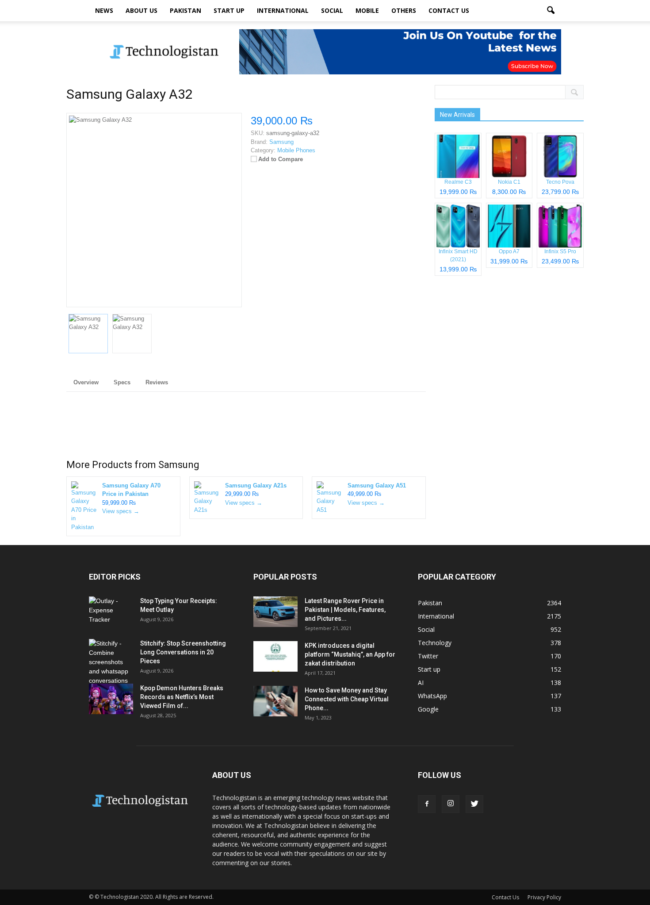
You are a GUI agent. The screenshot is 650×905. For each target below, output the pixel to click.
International (283, 10)
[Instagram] (450, 804)
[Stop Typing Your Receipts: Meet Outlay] (111, 611)
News (104, 10)
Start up (229, 10)
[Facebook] (427, 804)
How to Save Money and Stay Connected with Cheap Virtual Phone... (347, 699)
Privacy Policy (544, 897)
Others (403, 10)
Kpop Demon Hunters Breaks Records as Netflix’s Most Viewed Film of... (181, 697)
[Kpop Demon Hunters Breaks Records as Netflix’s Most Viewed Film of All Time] (111, 699)
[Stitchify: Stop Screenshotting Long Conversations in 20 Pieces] (111, 662)
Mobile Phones (296, 150)
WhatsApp (432, 696)
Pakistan (185, 10)
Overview (86, 382)
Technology (434, 642)
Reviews (156, 382)
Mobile (367, 10)
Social (332, 10)
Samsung (178, 464)
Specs (122, 382)
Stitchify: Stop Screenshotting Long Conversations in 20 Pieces (183, 652)
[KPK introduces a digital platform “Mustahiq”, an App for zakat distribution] (275, 656)
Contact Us (448, 10)
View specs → (120, 511)
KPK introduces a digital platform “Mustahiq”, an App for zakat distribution (350, 654)
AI (421, 682)
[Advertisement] (246, 427)
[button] (550, 10)
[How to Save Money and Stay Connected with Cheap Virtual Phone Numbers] (275, 701)
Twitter (428, 656)
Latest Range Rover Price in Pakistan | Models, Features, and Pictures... (345, 609)
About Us (141, 10)
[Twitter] (474, 804)
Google (428, 709)
